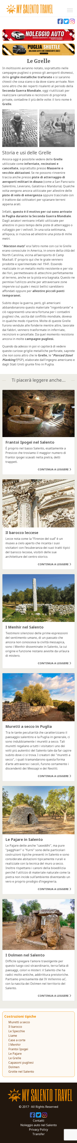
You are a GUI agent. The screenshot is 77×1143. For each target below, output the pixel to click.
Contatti (38, 1120)
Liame (12, 1036)
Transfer (38, 1134)
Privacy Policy (38, 1129)
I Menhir (14, 1045)
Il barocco (15, 1027)
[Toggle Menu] (70, 10)
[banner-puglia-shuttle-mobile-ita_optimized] (38, 49)
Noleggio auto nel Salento (38, 1125)
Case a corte (16, 1040)
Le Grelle (14, 1058)
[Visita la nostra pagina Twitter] (67, 22)
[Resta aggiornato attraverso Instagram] (72, 22)
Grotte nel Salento (21, 1071)
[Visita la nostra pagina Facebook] (61, 22)
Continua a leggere (53, 469)
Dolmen (13, 1067)
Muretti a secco (19, 1022)
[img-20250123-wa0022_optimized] (38, 35)
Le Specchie (16, 1031)
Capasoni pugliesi (21, 1062)
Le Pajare (15, 1054)
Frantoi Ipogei (18, 1049)
